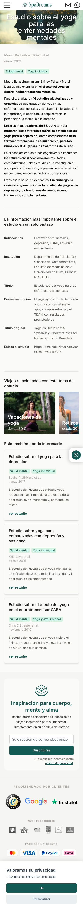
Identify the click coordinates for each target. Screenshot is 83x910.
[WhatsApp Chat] (76, 455)
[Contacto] (68, 5)
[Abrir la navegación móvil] (7, 5)
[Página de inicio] (37, 5)
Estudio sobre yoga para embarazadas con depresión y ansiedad (36, 535)
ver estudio (18, 513)
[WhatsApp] (77, 5)
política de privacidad (59, 763)
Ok (41, 888)
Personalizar (41, 899)
